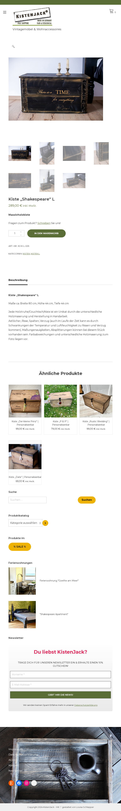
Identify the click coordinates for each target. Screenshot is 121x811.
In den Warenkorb (46, 233)
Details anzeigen (25, 403)
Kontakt (14, 765)
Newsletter (16, 770)
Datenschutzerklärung (85, 705)
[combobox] (25, 523)
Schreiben (43, 223)
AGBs (12, 759)
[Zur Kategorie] (45, 523)
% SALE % (20, 546)
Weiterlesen (25, 394)
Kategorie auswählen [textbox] (23, 522)
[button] (13, 46)
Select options (60, 394)
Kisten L (35, 253)
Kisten (26, 253)
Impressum (16, 749)
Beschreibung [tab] (18, 280)
